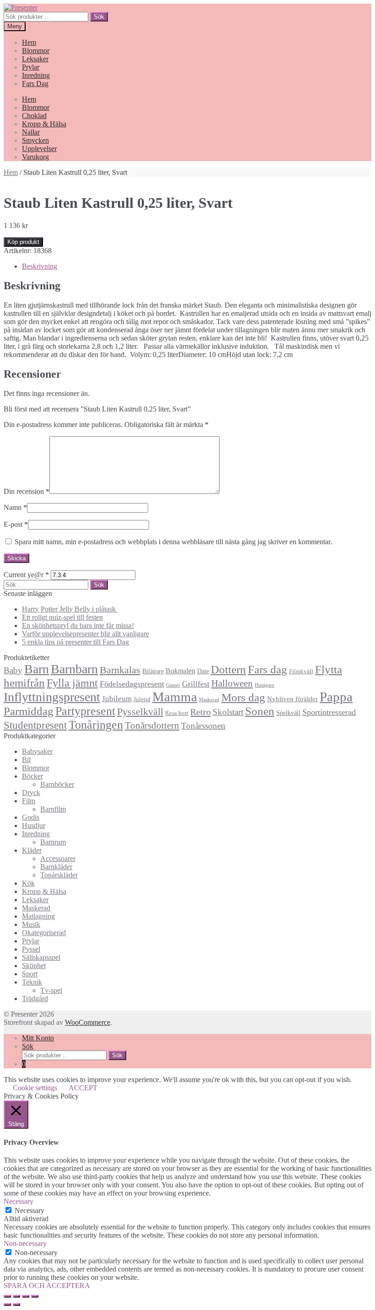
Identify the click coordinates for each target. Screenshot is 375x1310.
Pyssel (31, 949)
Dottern (228, 669)
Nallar (31, 132)
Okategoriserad (44, 932)
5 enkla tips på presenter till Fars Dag (75, 642)
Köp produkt (23, 241)
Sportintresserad (329, 712)
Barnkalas (120, 670)
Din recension (26, 491)
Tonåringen (96, 724)
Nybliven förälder (292, 699)
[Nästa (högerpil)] (16, 1304)
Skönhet (34, 965)
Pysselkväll (140, 711)
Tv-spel (51, 990)
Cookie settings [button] (35, 1088)
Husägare (264, 684)
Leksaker (35, 59)
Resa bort (176, 713)
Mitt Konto (38, 1038)
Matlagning (38, 916)
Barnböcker (57, 784)
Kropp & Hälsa (44, 124)
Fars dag (267, 669)
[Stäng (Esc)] (7, 1296)
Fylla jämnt (72, 683)
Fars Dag (35, 83)
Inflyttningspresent (52, 697)
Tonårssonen (203, 726)
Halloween (232, 683)
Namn (15, 507)
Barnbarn (74, 669)
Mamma (174, 696)
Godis (30, 817)
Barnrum (53, 842)
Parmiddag (29, 711)
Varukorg (35, 157)
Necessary (29, 1210)
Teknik (32, 982)
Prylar (30, 67)
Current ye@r (26, 575)
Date (203, 671)
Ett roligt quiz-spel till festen (62, 617)
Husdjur (33, 825)
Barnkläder (56, 867)
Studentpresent (35, 725)
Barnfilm (53, 809)
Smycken (35, 140)
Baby (13, 670)
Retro (200, 712)
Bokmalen (180, 671)
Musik (31, 924)
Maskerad (209, 699)
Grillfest (195, 683)
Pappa (336, 696)
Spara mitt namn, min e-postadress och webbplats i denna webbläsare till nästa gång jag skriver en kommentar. (173, 542)
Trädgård (35, 998)
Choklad (34, 115)
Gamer (173, 684)
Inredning (36, 75)
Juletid (142, 699)
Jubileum (117, 698)
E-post (16, 524)
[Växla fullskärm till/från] (25, 1296)
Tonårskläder (59, 875)
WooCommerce (87, 1022)
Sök (99, 16)
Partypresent (85, 711)
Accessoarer (57, 858)
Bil (26, 759)
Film (28, 801)
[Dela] (16, 1296)
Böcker (32, 776)
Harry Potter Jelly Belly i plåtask (70, 609)
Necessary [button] (18, 1201)
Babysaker (37, 751)
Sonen (259, 711)
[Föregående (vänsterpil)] (7, 1304)
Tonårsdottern (152, 725)
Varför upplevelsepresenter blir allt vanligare (85, 634)
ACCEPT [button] (83, 1088)
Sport (30, 974)
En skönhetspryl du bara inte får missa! (78, 625)
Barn (36, 669)
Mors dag (243, 697)
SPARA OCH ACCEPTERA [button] (47, 1285)
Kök (28, 883)
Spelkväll (288, 712)
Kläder (32, 850)
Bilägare (153, 671)
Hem (29, 42)
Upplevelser (39, 148)
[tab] (196, 266)
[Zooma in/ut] (34, 1296)
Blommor (35, 50)
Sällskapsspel (41, 957)
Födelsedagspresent (132, 683)
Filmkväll (301, 671)
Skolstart (228, 712)
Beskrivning (39, 266)
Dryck (31, 792)
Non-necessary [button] (25, 1243)
